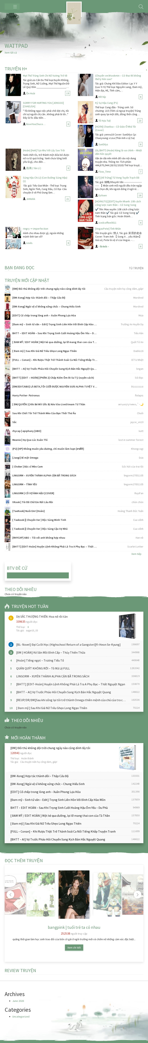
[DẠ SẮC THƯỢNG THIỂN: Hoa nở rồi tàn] (126, 626)
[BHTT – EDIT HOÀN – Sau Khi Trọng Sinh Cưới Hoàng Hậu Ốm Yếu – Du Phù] (7, 333)
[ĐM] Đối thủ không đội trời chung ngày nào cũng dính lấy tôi (48, 288)
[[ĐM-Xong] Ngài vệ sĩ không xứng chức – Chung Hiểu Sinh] (7, 306)
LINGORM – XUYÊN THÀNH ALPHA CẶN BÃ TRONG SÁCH (44, 475)
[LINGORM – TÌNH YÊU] (7, 484)
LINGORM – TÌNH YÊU (24, 484)
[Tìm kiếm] (141, 6)
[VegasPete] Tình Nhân (108, 228)
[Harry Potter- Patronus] (7, 395)
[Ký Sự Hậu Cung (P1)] (85, 112)
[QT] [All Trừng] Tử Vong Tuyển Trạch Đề (117, 177)
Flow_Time (104, 171)
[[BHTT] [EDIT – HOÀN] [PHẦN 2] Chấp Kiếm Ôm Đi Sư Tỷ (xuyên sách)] (7, 377)
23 (140, 120)
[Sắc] (7, 422)
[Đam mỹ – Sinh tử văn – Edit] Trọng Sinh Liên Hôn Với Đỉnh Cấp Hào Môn (55, 324)
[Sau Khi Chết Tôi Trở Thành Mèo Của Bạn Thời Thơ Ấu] (7, 413)
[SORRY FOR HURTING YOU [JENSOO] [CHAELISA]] (13, 112)
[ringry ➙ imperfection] (13, 238)
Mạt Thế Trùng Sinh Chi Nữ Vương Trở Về (45, 75)
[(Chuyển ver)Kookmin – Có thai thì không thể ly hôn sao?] (85, 85)
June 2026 (18, 1001)
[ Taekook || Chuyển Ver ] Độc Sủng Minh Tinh (39, 520)
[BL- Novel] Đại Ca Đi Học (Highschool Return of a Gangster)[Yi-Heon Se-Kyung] (68, 644)
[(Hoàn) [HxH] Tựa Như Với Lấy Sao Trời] (13, 160)
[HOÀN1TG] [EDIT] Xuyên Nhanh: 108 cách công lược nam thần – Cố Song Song (118, 203)
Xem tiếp (136, 554)
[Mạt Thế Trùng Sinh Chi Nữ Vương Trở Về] (13, 85)
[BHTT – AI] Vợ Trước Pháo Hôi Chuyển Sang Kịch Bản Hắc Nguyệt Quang (55, 368)
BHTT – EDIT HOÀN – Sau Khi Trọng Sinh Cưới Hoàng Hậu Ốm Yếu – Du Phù (55, 333)
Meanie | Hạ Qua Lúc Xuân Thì (30, 440)
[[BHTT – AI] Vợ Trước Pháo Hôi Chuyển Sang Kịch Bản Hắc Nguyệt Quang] (7, 368)
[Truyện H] (74, 9)
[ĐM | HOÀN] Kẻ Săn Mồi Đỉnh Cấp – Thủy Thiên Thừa (50, 652)
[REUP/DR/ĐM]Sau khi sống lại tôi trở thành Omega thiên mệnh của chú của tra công (72, 700)
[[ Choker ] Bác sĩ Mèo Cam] (7, 466)
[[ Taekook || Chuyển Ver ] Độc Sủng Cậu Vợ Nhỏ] (7, 528)
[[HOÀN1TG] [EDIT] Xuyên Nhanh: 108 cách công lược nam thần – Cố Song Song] (85, 211)
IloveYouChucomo (36, 124)
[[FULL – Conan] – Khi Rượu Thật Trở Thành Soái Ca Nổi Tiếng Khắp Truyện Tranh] (7, 360)
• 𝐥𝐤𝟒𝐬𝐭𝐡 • (103, 246)
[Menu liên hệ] (12, 6)
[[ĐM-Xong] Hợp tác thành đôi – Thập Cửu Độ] (7, 297)
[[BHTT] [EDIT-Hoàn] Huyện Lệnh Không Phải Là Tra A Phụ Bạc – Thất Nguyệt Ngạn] (7, 546)
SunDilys (103, 144)
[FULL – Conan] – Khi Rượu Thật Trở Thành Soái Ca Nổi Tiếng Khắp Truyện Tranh (55, 360)
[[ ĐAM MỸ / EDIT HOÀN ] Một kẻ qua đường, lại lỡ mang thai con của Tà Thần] (7, 342)
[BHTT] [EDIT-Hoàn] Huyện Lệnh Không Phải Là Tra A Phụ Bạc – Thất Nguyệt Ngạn (55, 546)
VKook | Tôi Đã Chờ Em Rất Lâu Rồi (32, 502)
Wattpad (16, 45)
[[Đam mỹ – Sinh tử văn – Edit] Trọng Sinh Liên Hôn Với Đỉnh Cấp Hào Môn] (7, 324)
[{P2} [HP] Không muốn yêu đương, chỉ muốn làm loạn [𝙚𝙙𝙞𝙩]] (7, 448)
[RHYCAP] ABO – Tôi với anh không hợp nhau (38, 537)
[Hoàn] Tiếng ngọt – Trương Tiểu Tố (40, 660)
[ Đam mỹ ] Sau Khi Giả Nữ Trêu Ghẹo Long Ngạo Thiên (44, 351)
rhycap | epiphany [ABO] (26, 431)
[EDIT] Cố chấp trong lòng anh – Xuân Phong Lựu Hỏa (44, 315)
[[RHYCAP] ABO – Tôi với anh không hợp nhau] (7, 537)
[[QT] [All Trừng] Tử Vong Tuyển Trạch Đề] (85, 187)
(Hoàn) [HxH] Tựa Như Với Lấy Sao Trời (44, 150)
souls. (29, 243)
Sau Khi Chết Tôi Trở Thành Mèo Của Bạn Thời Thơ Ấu (44, 413)
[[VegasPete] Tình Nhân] (85, 238)
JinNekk (30, 199)
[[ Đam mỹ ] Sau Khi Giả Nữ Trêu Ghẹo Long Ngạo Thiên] (7, 351)
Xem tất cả (11, 52)
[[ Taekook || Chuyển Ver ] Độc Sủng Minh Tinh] (7, 520)
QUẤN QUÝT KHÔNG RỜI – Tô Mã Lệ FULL (43, 668)
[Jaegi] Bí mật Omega (25, 457)
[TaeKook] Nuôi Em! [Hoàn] (28, 511)
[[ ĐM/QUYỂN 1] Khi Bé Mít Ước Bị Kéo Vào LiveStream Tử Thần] (7, 404)
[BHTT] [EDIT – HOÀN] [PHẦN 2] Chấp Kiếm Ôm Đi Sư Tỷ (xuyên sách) (53, 377)
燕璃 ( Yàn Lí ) (33, 168)
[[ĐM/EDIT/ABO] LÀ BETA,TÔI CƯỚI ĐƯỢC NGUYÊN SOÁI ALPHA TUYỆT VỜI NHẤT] (7, 386)
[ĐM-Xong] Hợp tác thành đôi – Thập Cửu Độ (38, 297)
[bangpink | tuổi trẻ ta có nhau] (74, 894)
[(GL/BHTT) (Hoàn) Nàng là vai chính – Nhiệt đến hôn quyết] (85, 160)
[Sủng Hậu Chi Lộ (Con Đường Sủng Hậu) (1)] (13, 187)
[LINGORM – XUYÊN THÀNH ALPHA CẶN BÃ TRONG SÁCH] (7, 475)
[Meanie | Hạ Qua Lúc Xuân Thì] (7, 440)
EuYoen (102, 195)
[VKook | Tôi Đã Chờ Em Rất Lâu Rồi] (7, 502)
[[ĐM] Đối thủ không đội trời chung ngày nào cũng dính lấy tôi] (7, 288)
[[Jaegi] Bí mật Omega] (7, 457)
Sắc (14, 422)
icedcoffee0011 (107, 222)
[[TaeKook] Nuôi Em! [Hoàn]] (7, 511)
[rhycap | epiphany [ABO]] (7, 431)
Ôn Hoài (30, 93)
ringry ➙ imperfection (35, 228)
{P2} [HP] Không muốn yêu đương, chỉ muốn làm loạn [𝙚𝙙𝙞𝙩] (48, 448)
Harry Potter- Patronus (26, 395)
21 (67, 199)
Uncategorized (20, 1016)
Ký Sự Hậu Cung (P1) (106, 103)
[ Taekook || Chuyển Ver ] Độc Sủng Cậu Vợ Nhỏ (40, 528)
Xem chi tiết (74, 947)
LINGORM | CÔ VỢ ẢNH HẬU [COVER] (33, 493)
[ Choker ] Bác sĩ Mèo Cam (27, 466)
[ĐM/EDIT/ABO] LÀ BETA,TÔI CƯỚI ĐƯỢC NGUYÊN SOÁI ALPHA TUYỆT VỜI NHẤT (55, 386)
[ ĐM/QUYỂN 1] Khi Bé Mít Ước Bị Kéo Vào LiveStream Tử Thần (48, 404)
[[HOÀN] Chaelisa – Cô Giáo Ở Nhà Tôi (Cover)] (85, 136)
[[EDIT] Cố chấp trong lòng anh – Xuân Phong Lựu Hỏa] (7, 315)
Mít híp (102, 97)
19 (67, 93)
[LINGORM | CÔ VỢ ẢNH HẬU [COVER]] (7, 493)
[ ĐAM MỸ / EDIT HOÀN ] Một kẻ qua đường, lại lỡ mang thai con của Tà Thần (55, 342)
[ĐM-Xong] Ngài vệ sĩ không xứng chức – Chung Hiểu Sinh (46, 306)
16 (140, 195)
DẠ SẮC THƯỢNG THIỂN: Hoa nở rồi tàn (42, 616)
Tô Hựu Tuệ (104, 120)
